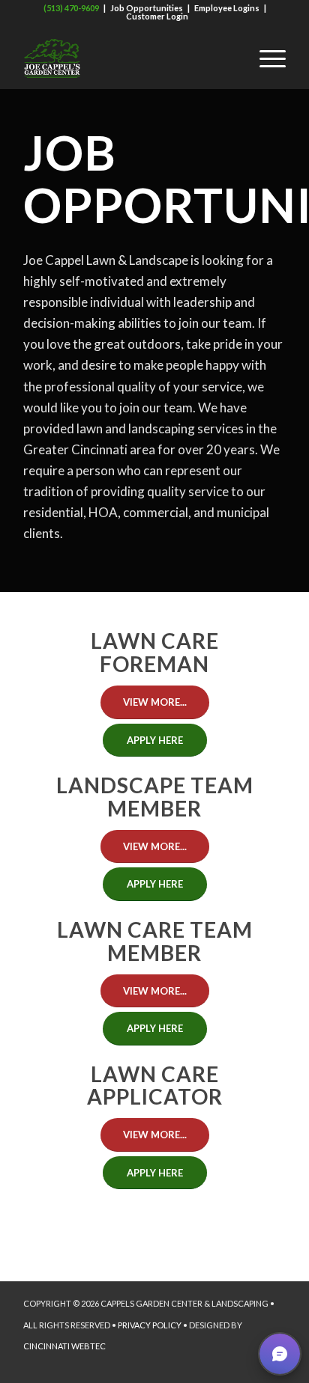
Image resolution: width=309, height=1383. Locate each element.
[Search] (229, 58)
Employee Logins (227, 8)
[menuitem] (229, 58)
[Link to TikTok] (184, 1364)
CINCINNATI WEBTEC (64, 1346)
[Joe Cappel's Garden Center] (128, 58)
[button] (280, 1354)
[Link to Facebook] (139, 1364)
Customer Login (157, 16)
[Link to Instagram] (229, 1364)
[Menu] (265, 58)
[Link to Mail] (252, 1364)
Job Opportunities (146, 8)
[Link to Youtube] (162, 1364)
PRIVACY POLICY (150, 1325)
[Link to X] (207, 1364)
